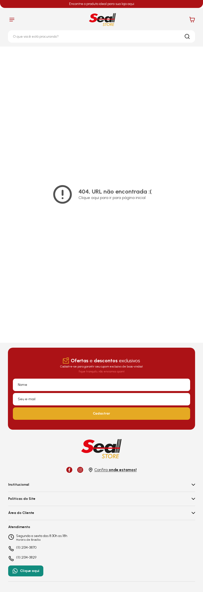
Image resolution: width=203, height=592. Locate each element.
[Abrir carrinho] (192, 20)
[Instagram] (80, 470)
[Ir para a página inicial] (102, 19)
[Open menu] (12, 20)
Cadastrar (101, 413)
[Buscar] (187, 36)
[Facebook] (69, 470)
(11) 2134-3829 (26, 558)
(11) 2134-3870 (26, 548)
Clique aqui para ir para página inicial (112, 197)
